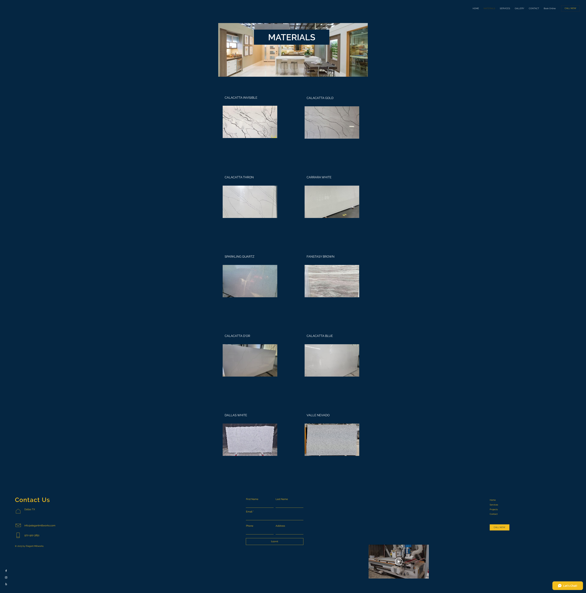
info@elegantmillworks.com (39, 525)
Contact (494, 514)
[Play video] (399, 561)
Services (494, 504)
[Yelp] (6, 584)
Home (493, 500)
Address (280, 526)
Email (249, 511)
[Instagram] (6, 577)
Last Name (282, 499)
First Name (252, 499)
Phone (249, 526)
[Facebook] (6, 570)
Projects (494, 509)
